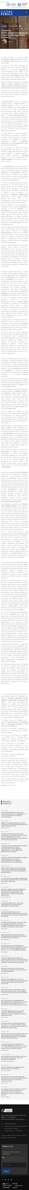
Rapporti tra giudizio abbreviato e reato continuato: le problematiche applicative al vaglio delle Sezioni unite (14, 824)
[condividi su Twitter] (17, 29)
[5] (11, 435)
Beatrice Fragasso (5, 1096)
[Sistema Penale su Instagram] (11, 1179)
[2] (26, 295)
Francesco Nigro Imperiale (7, 1061)
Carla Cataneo (4, 1083)
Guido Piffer (10, 41)
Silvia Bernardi (4, 952)
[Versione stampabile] (20, 25)
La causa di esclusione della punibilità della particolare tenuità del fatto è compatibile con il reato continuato (14, 879)
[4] (7, 423)
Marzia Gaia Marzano (6, 897)
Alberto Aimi (4, 883)
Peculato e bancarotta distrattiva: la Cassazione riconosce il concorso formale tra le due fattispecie (13, 969)
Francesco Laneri (5, 827)
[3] (12, 317)
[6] (9, 467)
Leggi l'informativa (20, 1160)
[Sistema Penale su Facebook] (2, 1179)
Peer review (6, 1187)
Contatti (15, 1187)
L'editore (14, 1183)
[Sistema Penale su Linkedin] (8, 1179)
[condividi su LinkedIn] (26, 29)
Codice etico (18, 1185)
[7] (27, 497)
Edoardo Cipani (4, 994)
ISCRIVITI (6, 1171)
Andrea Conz (4, 928)
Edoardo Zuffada (5, 939)
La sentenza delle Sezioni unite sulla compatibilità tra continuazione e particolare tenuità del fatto (12, 904)
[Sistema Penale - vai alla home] (6, 13)
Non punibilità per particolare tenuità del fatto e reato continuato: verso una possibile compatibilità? (13, 1057)
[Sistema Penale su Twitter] (5, 1179)
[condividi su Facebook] (13, 29)
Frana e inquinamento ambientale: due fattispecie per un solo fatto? (13, 1067)
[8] (20, 501)
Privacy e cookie (7, 1185)
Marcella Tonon (5, 973)
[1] (25, 87)
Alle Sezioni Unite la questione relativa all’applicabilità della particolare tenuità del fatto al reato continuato (13, 936)
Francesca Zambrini (6, 1070)
